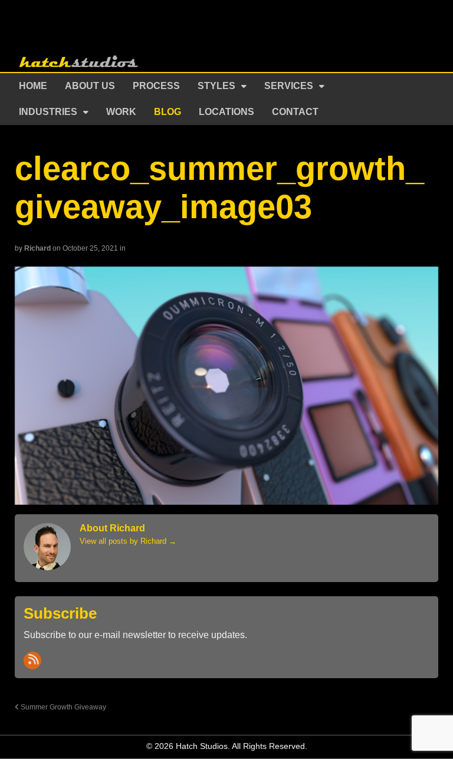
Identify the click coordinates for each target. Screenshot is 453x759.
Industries (48, 112)
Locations (226, 112)
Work (121, 112)
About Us (90, 86)
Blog (167, 112)
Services (288, 86)
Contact (295, 112)
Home (33, 86)
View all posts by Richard (128, 541)
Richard (37, 248)
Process (156, 86)
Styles (216, 86)
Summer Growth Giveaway (62, 707)
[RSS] (32, 660)
